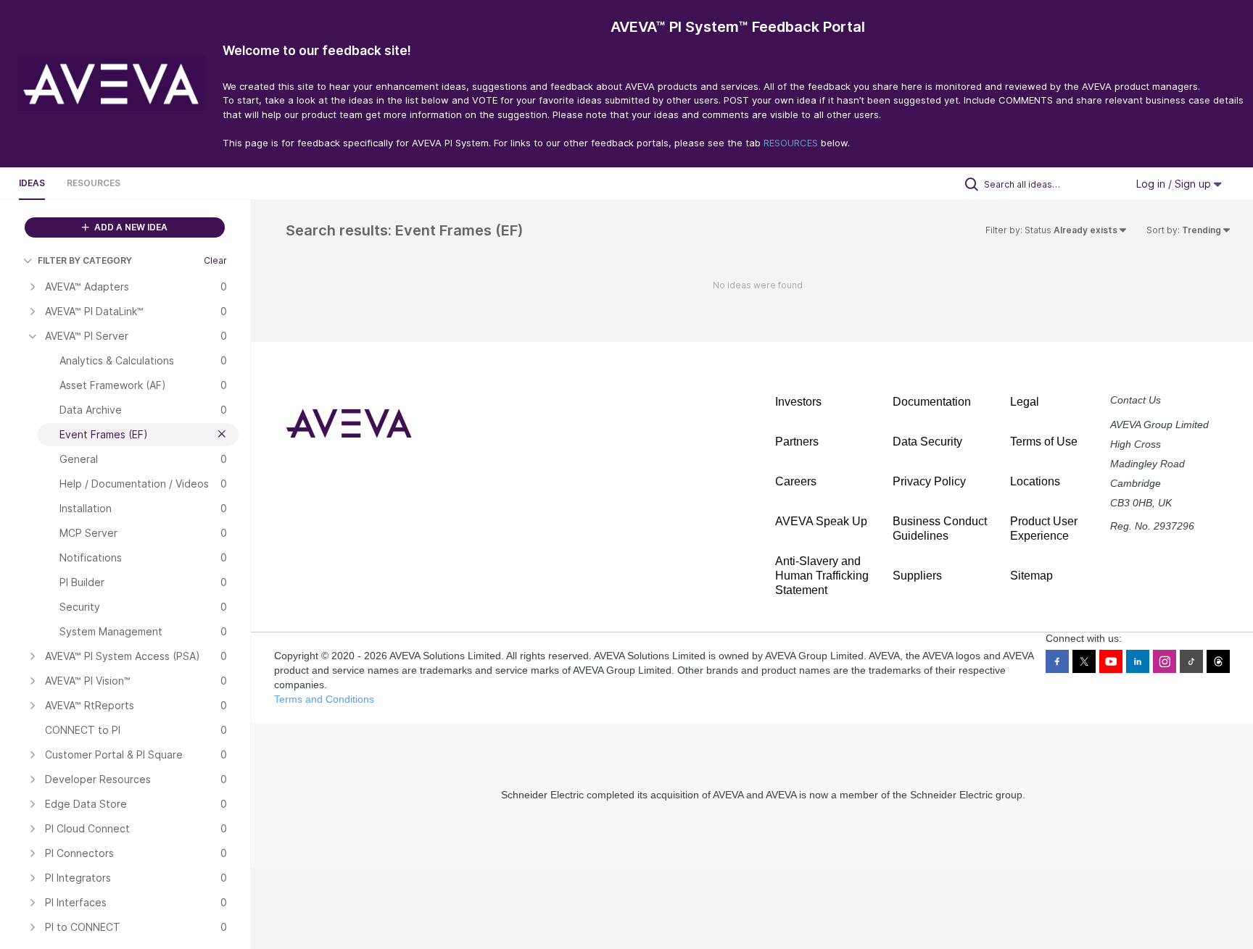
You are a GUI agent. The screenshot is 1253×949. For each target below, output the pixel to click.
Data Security (927, 441)
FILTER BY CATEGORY (85, 260)
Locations (1035, 481)
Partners (797, 441)
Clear (215, 260)
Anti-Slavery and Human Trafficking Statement (822, 575)
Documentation (932, 402)
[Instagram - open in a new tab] (1164, 661)
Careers (795, 481)
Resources (93, 182)
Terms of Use (1044, 441)
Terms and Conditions (324, 699)
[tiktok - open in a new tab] (1191, 661)
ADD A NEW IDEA (130, 227)
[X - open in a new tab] (1084, 661)
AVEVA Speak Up (821, 521)
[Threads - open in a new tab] (1218, 661)
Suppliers (917, 575)
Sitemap (1031, 575)
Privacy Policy (929, 481)
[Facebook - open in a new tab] (1057, 661)
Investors (798, 402)
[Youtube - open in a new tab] (1110, 661)
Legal (1024, 402)
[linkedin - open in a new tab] (1137, 661)
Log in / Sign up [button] (1175, 183)
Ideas (32, 182)
